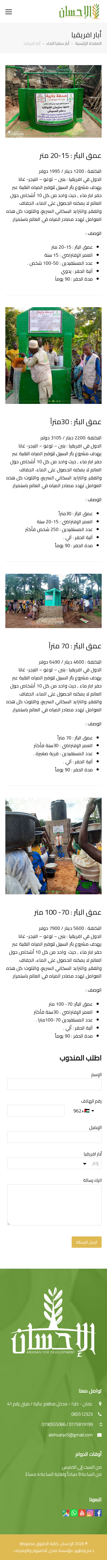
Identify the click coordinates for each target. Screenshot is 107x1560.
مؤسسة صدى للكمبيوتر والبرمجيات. (43, 1550)
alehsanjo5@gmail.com (70, 1434)
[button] (8, 11)
